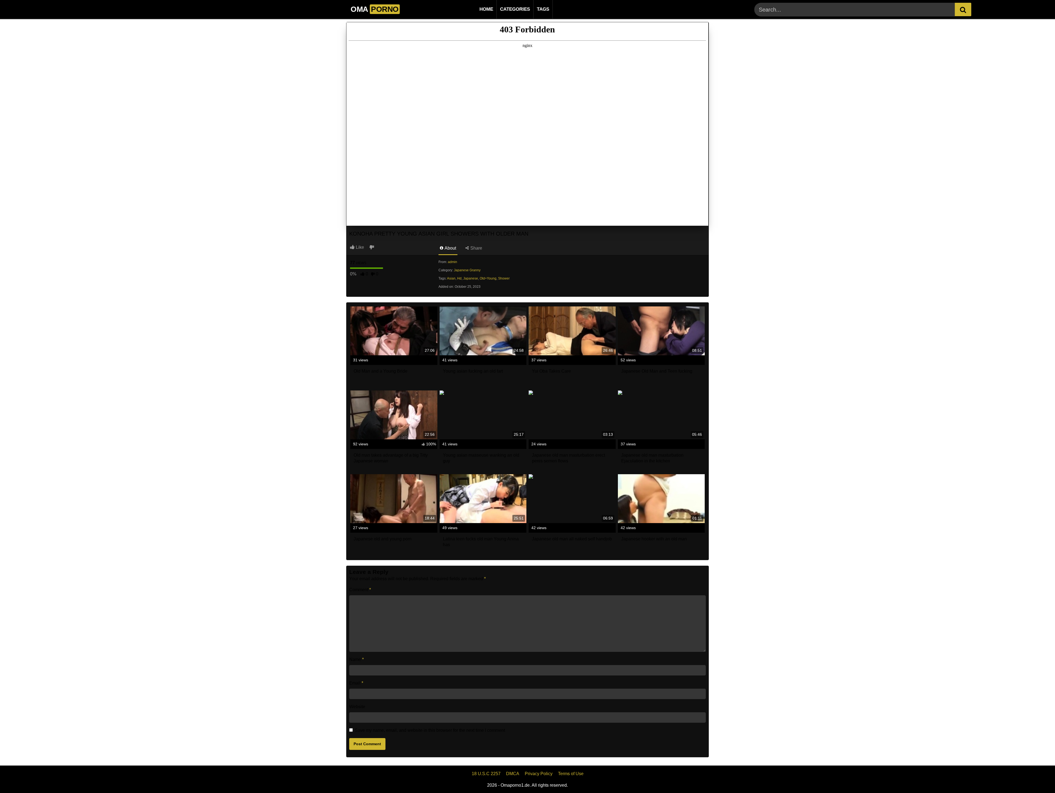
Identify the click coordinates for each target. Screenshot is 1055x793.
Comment (360, 589)
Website (357, 706)
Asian (451, 278)
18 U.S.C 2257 (486, 773)
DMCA (512, 773)
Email (356, 683)
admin (452, 262)
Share (475, 248)
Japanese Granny (467, 270)
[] (963, 9)
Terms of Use (571, 773)
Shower (504, 278)
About (450, 248)
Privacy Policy (539, 773)
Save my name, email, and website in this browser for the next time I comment (430, 730)
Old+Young (488, 278)
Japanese (470, 278)
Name (356, 659)
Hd (459, 278)
